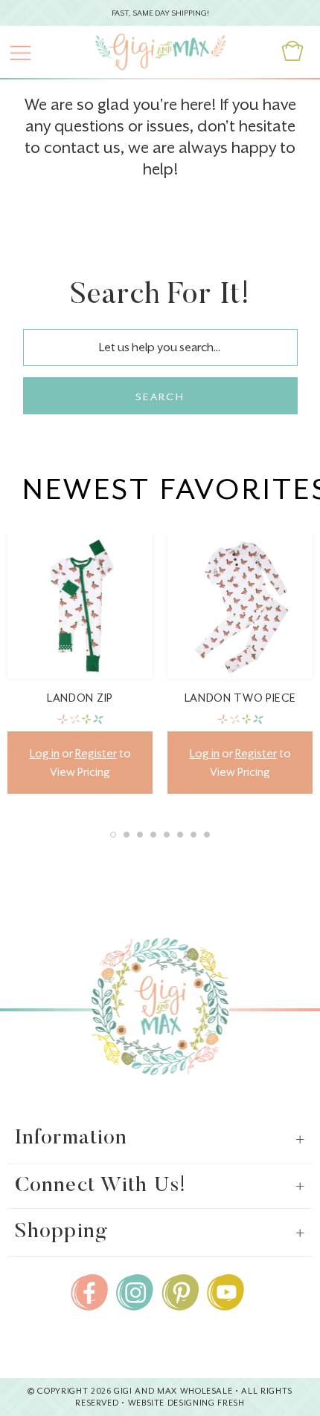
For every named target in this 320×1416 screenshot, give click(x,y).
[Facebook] (89, 1289)
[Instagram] (134, 1289)
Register (96, 753)
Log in (45, 753)
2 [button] (126, 835)
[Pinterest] (180, 1289)
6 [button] (180, 835)
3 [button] (140, 835)
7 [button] (193, 835)
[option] (80, 664)
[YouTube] (225, 1289)
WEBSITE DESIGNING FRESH (186, 1403)
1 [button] (113, 835)
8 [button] (207, 835)
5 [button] (167, 835)
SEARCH (160, 396)
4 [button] (153, 835)
